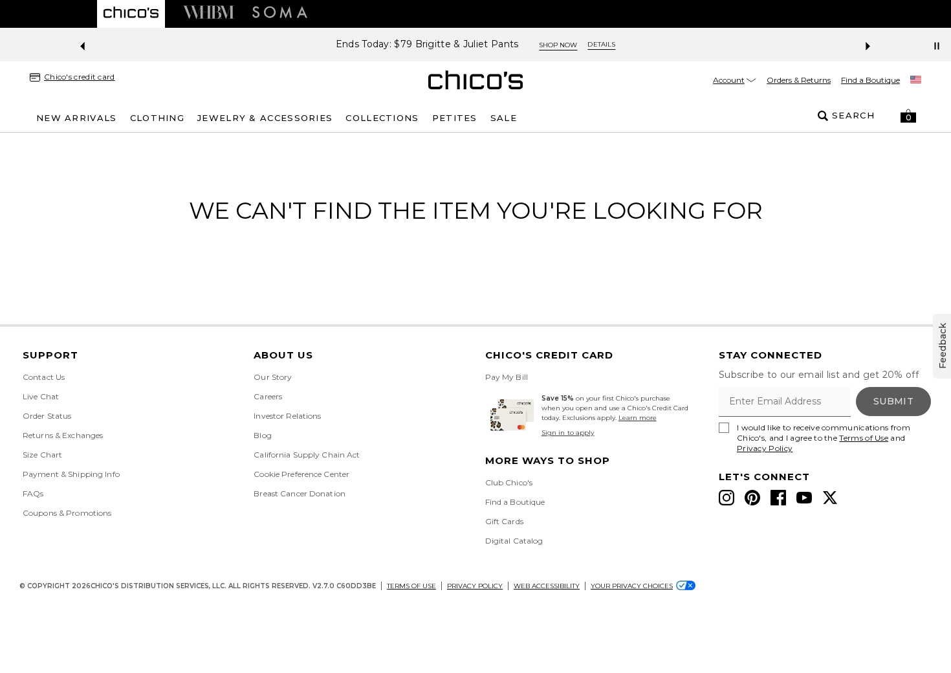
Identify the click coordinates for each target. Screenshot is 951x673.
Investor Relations (287, 416)
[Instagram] (726, 497)
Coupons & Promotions (67, 513)
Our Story (273, 377)
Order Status (47, 416)
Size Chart (42, 454)
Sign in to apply (568, 432)
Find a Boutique (870, 80)
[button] (908, 116)
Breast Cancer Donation (299, 493)
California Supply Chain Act (307, 454)
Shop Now (558, 45)
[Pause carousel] (937, 46)
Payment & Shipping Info (71, 474)
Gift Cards (504, 521)
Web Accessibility (547, 586)
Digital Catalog (514, 541)
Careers (268, 396)
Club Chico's (508, 482)
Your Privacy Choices (632, 586)
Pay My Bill (506, 377)
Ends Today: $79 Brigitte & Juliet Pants (427, 44)
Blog (262, 435)
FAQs (33, 493)
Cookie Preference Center (301, 474)
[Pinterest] (752, 497)
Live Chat (41, 396)
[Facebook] (778, 497)
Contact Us (44, 377)
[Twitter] (830, 497)
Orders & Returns (799, 80)
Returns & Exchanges (63, 435)
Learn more (637, 418)
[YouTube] (804, 497)
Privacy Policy (764, 448)
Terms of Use (863, 438)
